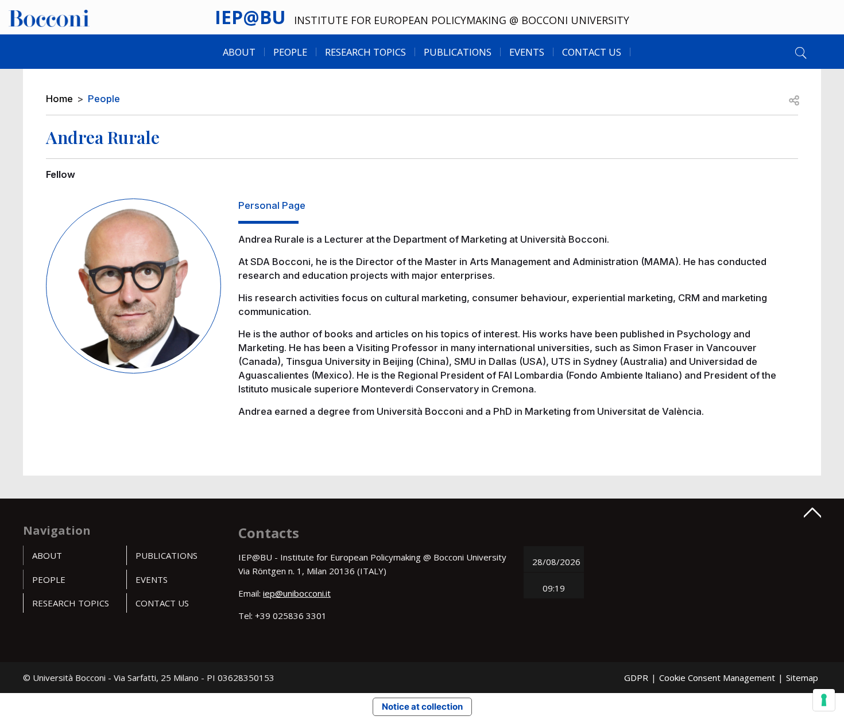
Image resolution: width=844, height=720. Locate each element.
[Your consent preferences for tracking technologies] (824, 700)
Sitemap (802, 677)
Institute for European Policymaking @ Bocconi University (461, 20)
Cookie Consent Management (717, 677)
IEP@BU (250, 17)
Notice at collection (422, 706)
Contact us (591, 52)
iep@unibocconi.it (297, 593)
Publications (166, 555)
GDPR (636, 677)
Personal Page (271, 205)
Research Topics (365, 52)
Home (59, 98)
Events (526, 52)
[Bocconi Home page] (49, 17)
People (104, 98)
